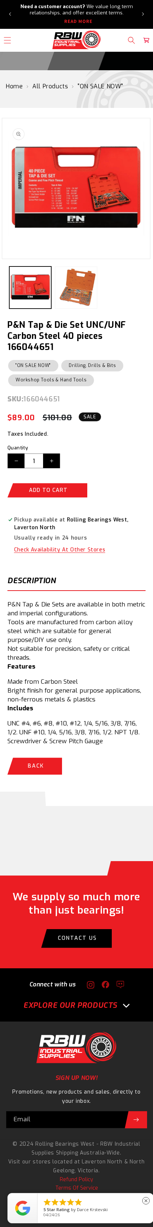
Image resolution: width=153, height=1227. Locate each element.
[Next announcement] (143, 14)
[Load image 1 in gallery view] (30, 287)
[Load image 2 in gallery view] (76, 287)
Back (36, 765)
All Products (50, 86)
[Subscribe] (136, 1119)
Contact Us (77, 938)
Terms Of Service (76, 1188)
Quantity (17, 448)
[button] (131, 40)
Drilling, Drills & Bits (92, 365)
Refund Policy (76, 1179)
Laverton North (102, 1161)
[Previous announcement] (10, 14)
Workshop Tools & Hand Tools (51, 380)
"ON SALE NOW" (100, 86)
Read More (78, 21)
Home (14, 86)
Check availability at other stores (59, 549)
